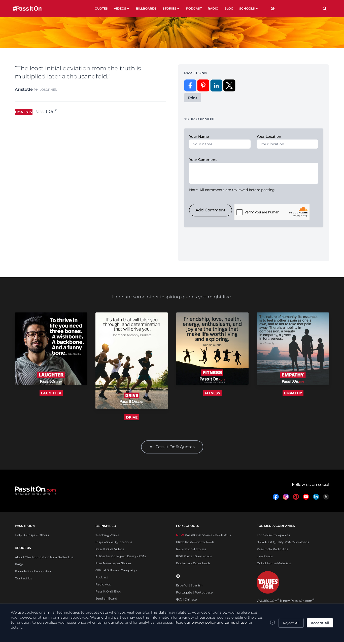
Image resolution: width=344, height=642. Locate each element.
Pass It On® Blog (108, 591)
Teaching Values (107, 535)
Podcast (101, 577)
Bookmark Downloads (193, 563)
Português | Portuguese (194, 592)
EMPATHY (293, 393)
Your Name (199, 136)
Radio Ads (103, 584)
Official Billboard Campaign (116, 570)
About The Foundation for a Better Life (44, 557)
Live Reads (265, 556)
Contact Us (23, 578)
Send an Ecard (106, 598)
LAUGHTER (51, 393)
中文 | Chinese (186, 599)
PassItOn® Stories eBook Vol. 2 (203, 535)
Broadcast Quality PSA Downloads (283, 542)
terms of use (235, 622)
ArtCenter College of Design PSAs (120, 556)
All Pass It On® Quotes (172, 446)
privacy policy (203, 622)
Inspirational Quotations (113, 542)
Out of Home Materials (274, 563)
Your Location (269, 136)
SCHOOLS (247, 8)
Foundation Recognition (33, 571)
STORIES (169, 8)
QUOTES (101, 8)
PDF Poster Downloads (194, 556)
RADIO (213, 8)
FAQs (19, 564)
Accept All (320, 623)
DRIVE (131, 417)
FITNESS (212, 393)
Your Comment (203, 159)
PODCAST (194, 8)
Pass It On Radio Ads (272, 549)
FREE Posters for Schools (195, 542)
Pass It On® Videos (109, 549)
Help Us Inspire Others (32, 535)
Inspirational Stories (191, 549)
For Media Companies (273, 535)
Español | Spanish (189, 585)
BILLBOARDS (146, 8)
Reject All (291, 623)
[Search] (324, 8)
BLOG (228, 8)
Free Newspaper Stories (113, 563)
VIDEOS (120, 8)
